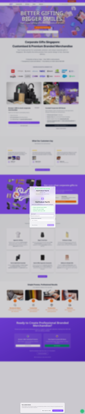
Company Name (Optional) (36, 218)
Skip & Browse (34, 225)
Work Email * (33, 214)
